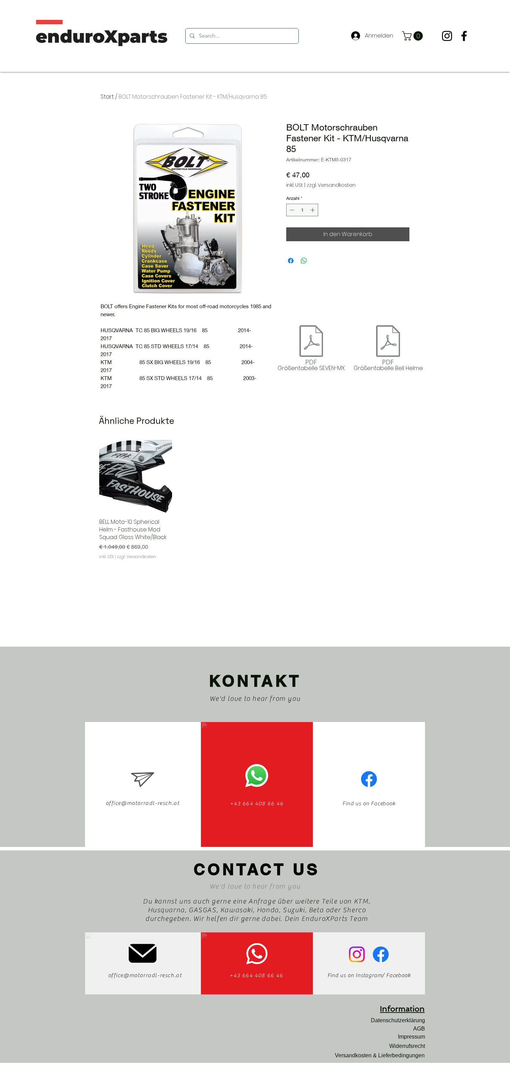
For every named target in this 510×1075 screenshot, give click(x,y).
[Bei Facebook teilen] (291, 261)
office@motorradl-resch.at (143, 803)
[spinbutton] (302, 210)
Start (107, 97)
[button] (413, 36)
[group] (255, 499)
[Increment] (313, 210)
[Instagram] (447, 36)
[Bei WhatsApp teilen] (304, 261)
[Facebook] (464, 36)
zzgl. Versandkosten (331, 185)
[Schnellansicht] (135, 476)
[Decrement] (291, 210)
